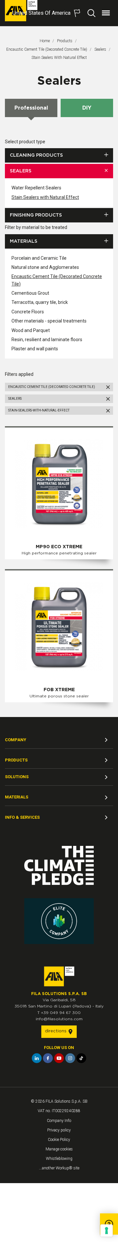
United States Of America (41, 13)
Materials (23, 241)
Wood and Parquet (30, 330)
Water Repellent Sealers (36, 187)
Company (15, 739)
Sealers (100, 49)
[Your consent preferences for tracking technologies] (106, 1230)
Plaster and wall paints (34, 348)
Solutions (17, 776)
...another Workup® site (59, 1168)
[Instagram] (70, 1058)
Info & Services (22, 817)
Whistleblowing (59, 1158)
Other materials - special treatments (49, 321)
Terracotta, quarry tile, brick (39, 302)
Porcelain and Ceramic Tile (39, 258)
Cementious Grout (30, 293)
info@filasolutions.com (59, 1019)
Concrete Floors (27, 311)
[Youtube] (59, 1058)
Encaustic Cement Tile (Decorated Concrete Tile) (46, 49)
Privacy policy (59, 1130)
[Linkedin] (37, 1058)
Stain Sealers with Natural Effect (45, 197)
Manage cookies (59, 1149)
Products (64, 41)
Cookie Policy (59, 1139)
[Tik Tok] (81, 1058)
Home (45, 41)
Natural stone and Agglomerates (45, 267)
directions (56, 1031)
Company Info (59, 1120)
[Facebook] (48, 1058)
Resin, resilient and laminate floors (46, 339)
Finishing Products (36, 215)
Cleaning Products (36, 155)
